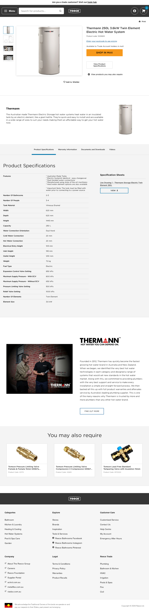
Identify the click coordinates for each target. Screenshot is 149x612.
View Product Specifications (99, 65)
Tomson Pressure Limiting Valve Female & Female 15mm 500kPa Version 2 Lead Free (23, 468)
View (113, 190)
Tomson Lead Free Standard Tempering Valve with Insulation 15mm (121, 468)
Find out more (92, 411)
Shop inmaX (104, 52)
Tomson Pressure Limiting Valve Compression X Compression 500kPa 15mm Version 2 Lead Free (74, 468)
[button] (78, 51)
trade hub (92, 2)
